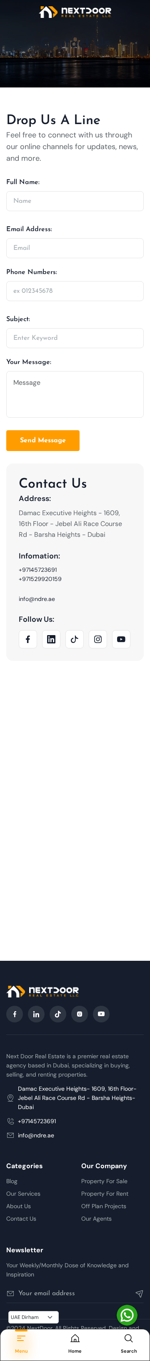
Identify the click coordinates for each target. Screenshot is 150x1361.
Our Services (23, 1193)
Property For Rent (104, 1193)
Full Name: (23, 182)
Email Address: (29, 229)
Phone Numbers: (31, 272)
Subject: (18, 319)
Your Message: (28, 362)
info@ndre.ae (37, 599)
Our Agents (96, 1218)
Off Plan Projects (103, 1206)
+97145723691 (38, 569)
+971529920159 (40, 579)
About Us (18, 1206)
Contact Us (21, 1218)
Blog (12, 1181)
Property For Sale (104, 1181)
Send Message (43, 440)
